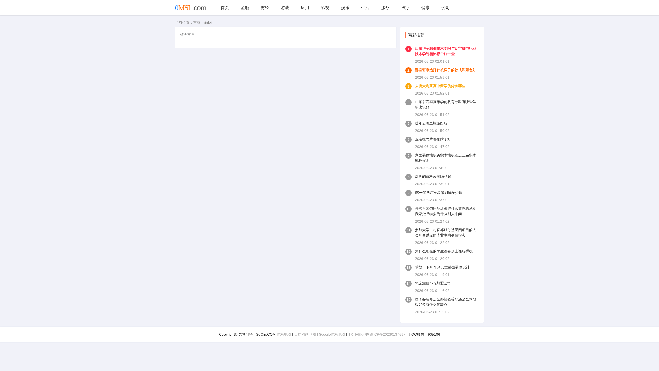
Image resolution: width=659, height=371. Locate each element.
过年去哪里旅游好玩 (431, 123)
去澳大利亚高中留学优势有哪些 (440, 86)
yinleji (207, 22)
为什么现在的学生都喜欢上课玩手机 (444, 251)
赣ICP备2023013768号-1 (390, 334)
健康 (425, 7)
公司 (445, 7)
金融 (245, 7)
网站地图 (284, 334)
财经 (265, 7)
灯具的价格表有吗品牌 (433, 176)
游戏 (285, 7)
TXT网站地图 (359, 334)
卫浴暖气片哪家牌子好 (433, 139)
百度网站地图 (305, 334)
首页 (225, 7)
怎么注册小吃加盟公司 (433, 283)
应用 (305, 7)
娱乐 (345, 7)
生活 (365, 7)
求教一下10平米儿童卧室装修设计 (442, 267)
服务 (385, 7)
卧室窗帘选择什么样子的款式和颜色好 (445, 70)
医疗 (405, 7)
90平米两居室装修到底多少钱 (438, 192)
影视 (325, 7)
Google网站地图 (332, 334)
